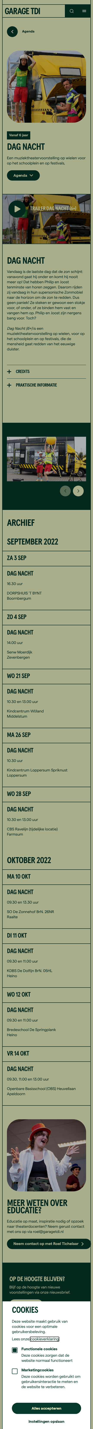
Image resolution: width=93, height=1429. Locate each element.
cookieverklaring (44, 1339)
